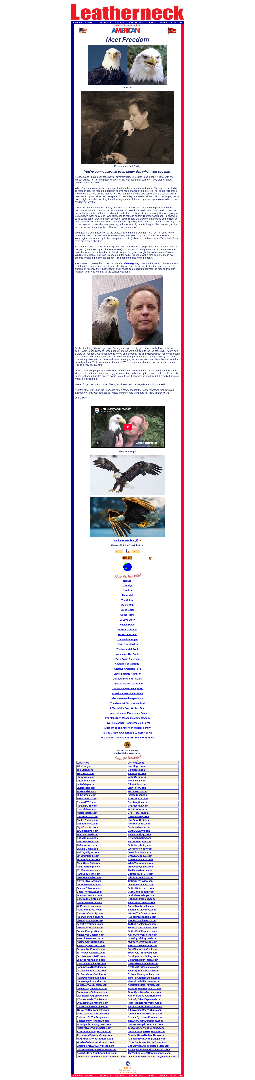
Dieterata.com (136, 762)
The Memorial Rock (127, 649)
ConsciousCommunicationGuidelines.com (101, 1056)
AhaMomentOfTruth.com (91, 942)
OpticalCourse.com (88, 838)
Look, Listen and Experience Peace (127, 713)
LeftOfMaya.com (86, 784)
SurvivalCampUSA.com (90, 931)
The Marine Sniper (127, 639)
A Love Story (127, 619)
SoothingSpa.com (138, 802)
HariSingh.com (136, 766)
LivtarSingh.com (86, 788)
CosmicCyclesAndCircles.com (145, 1017)
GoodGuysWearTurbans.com (144, 992)
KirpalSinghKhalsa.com (141, 899)
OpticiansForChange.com (91, 963)
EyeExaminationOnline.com (92, 1003)
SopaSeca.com (85, 773)
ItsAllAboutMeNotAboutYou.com (95, 1038)
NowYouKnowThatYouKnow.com (146, 1035)
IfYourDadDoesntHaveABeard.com (147, 1042)
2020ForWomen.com (88, 870)
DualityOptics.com (87, 820)
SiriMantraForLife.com (140, 874)
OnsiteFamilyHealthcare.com (93, 1020)
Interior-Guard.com (87, 834)
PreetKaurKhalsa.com (140, 859)
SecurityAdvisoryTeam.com (143, 970)
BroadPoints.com (86, 798)
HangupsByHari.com (88, 874)
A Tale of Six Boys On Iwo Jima (127, 708)
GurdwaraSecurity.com (90, 913)
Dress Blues (127, 610)
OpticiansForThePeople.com (93, 1017)
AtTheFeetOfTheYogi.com (91, 970)
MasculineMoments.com (90, 938)
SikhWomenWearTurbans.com (145, 1010)
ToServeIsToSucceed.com (142, 952)
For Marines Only (127, 634)
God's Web (127, 605)
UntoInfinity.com (86, 780)
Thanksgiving (131, 263)
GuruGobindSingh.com (141, 891)
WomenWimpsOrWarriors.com (145, 1013)
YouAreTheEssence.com (142, 913)
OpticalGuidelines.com (141, 888)
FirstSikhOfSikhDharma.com (144, 981)
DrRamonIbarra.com (139, 838)
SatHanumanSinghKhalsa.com (94, 1031)
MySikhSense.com (87, 823)
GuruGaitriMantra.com (89, 899)
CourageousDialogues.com (92, 992)
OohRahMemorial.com (89, 902)
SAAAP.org (83, 762)
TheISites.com (85, 770)
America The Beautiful (127, 664)
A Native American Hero (127, 669)
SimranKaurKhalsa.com (141, 902)
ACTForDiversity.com (89, 881)
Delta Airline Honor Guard (127, 678)
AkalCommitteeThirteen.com (144, 985)
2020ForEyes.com (138, 809)
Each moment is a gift (126, 540)
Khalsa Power (127, 624)
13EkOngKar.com (138, 798)
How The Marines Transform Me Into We (127, 723)
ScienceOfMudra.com (89, 888)
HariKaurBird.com (87, 805)
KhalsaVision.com (87, 813)
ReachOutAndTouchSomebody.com (97, 1053)
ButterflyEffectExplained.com (144, 999)
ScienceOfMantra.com (89, 895)
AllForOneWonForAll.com (142, 934)
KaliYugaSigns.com (88, 852)
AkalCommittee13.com (89, 909)
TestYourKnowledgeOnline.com (146, 1028)
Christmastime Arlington (127, 673)
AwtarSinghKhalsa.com (90, 927)
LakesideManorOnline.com (143, 963)
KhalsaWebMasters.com (90, 934)
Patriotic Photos (127, 629)
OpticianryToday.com (140, 845)
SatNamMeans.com (88, 848)
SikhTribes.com (137, 770)
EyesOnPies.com (86, 791)
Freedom (127, 590)
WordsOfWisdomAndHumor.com (95, 1042)
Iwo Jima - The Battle (127, 654)
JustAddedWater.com (140, 852)
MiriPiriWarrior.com (88, 841)
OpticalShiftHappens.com (142, 931)
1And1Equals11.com (88, 859)
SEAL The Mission (127, 644)
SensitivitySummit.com (90, 924)
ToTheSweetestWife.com (91, 952)
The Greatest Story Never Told (127, 703)
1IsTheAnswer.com (87, 845)
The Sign (127, 585)
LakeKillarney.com (138, 816)
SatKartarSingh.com (139, 834)
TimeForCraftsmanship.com (144, 977)
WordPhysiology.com (140, 848)
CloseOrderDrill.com (88, 863)
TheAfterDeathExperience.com (145, 1020)
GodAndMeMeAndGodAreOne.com (96, 1049)
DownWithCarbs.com (89, 877)
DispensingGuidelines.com (92, 988)
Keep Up (127, 580)
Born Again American (127, 659)
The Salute (127, 600)
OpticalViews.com (87, 809)
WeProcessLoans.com (89, 906)
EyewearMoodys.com (140, 856)
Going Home (127, 615)
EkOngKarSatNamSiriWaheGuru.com (149, 1049)
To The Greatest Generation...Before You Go (127, 732)
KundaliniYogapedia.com (142, 917)
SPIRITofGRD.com (138, 813)
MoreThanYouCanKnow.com (93, 1013)
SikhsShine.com (137, 784)
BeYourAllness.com (139, 827)
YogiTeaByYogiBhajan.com (92, 985)
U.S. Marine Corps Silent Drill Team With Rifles (127, 737)
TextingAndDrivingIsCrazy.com (94, 1035)
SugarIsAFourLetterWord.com (145, 1006)
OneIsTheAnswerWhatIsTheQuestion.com (151, 1056)
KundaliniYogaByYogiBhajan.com (147, 1038)
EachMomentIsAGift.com (91, 956)
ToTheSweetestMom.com (142, 924)
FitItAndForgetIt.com (139, 841)
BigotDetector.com (87, 827)
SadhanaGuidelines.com (142, 909)
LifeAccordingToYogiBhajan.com (146, 1031)
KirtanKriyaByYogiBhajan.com (94, 1028)
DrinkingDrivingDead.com (142, 938)
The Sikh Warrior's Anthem (127, 683)
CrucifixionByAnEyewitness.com (95, 1046)
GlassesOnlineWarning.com (92, 1006)
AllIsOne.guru (84, 766)
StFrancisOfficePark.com (142, 920)
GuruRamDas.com (87, 816)
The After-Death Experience (127, 698)
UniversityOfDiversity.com (91, 981)
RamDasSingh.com (139, 823)
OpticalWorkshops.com (141, 895)
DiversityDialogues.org (90, 920)
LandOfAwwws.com (139, 831)
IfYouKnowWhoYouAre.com (92, 999)
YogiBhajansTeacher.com (142, 927)
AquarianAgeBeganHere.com (144, 995)
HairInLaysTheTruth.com (91, 945)
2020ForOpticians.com (141, 884)
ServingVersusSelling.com (143, 956)
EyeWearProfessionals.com (143, 967)
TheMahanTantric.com (140, 870)
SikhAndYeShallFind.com (91, 960)
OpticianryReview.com (140, 881)
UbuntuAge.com (86, 777)
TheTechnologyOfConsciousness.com (149, 1053)
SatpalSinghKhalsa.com (141, 906)
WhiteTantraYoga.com (140, 863)
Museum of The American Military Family (127, 728)
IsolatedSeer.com (138, 795)
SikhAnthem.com (86, 795)
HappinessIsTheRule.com (91, 967)
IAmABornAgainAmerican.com (145, 1024)
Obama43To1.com (87, 802)
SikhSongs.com (137, 773)
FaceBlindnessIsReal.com (142, 949)
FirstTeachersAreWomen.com (145, 1003)
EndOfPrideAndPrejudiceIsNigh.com (148, 1046)
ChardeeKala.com (138, 805)
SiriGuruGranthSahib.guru (92, 974)
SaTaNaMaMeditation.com (142, 945)
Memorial (127, 595)
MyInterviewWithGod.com (142, 942)
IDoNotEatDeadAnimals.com (93, 1010)
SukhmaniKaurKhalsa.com (143, 960)
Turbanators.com (137, 791)
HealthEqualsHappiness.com (144, 988)
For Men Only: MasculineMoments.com (127, 718)
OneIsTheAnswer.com (89, 891)
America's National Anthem (127, 693)
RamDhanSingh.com (88, 866)
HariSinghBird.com (139, 820)
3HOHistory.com (137, 788)
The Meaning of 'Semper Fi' (127, 688)
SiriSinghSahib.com (88, 856)
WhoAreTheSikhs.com (140, 877)
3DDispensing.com (87, 831)
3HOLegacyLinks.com (140, 866)
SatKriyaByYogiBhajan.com (92, 995)
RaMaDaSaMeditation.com (92, 977)
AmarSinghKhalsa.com (90, 917)
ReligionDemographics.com (144, 974)
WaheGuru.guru (137, 777)
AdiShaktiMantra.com (89, 884)
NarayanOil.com (137, 780)
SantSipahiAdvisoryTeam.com (94, 1024)
